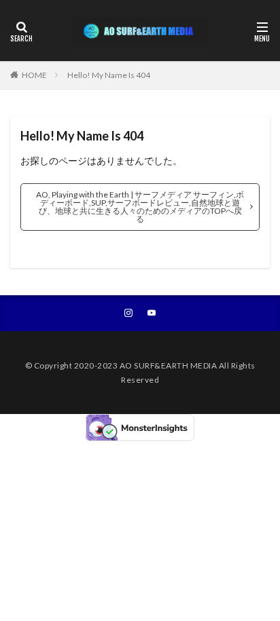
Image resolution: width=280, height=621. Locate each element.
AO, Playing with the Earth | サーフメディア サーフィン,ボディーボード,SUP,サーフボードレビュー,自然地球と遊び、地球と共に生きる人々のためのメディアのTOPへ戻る (140, 206)
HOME (34, 75)
